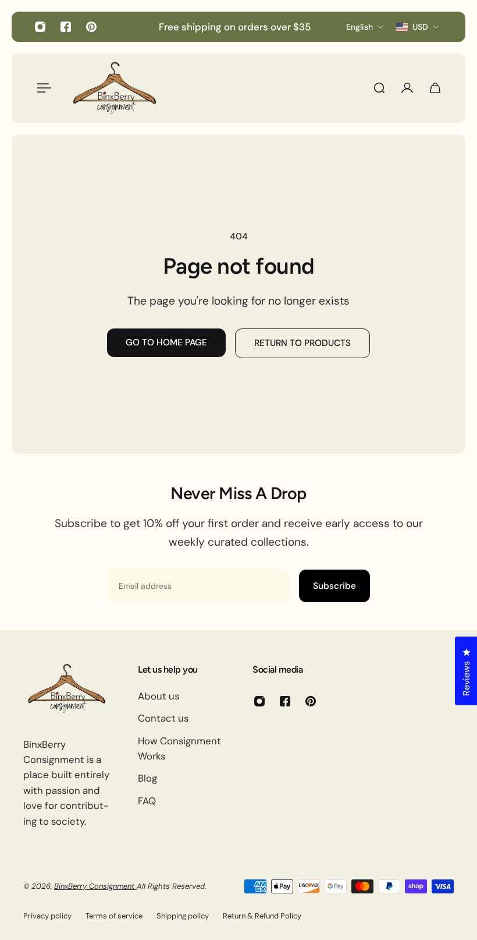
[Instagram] (40, 27)
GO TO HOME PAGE (166, 342)
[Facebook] (66, 27)
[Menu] (42, 88)
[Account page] (407, 88)
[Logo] (114, 88)
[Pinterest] (91, 27)
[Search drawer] (379, 88)
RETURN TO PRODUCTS (302, 343)
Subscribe (334, 586)
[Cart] (435, 88)
